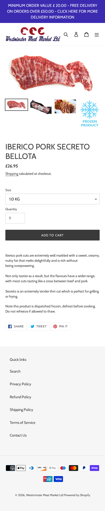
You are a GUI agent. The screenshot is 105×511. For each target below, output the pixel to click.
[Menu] (97, 34)
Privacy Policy (20, 384)
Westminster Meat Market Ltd (44, 495)
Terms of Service (22, 422)
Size (8, 190)
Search (15, 371)
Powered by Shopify (77, 495)
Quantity (11, 209)
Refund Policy (20, 397)
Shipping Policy (21, 409)
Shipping (11, 173)
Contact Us (18, 435)
